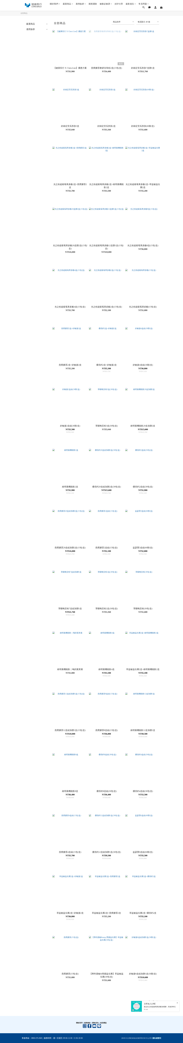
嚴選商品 (67, 4)
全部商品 (23, 13)
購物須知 (95, 1023)
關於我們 (54, 4)
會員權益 (103, 1023)
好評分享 (119, 4)
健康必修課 (105, 4)
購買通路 (93, 4)
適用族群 (80, 4)
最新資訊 (130, 4)
